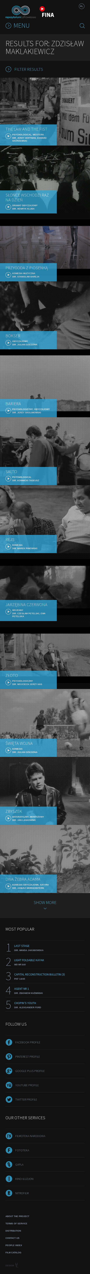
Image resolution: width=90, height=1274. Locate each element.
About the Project (17, 1216)
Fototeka (22, 1150)
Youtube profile (27, 1085)
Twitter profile (26, 1099)
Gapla (19, 1164)
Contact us (12, 1238)
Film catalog (13, 1252)
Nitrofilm (22, 1193)
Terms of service (16, 1223)
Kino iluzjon (24, 1179)
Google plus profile (30, 1071)
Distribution (13, 1231)
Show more (45, 902)
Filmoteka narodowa (30, 1136)
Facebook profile (27, 1042)
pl (81, 6)
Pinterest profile (27, 1057)
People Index (13, 1245)
